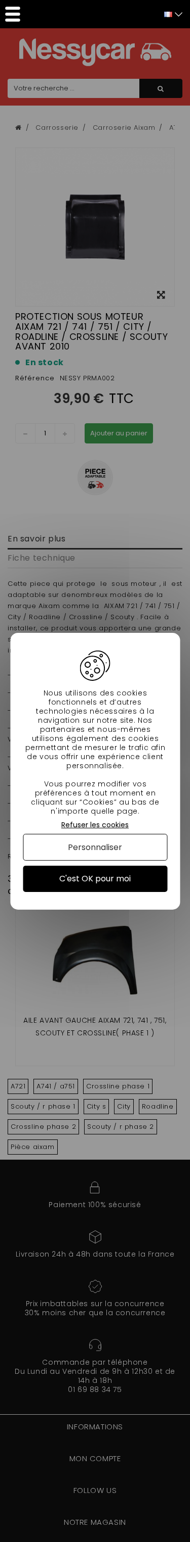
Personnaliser (95, 847)
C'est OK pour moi (95, 878)
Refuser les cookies (95, 824)
